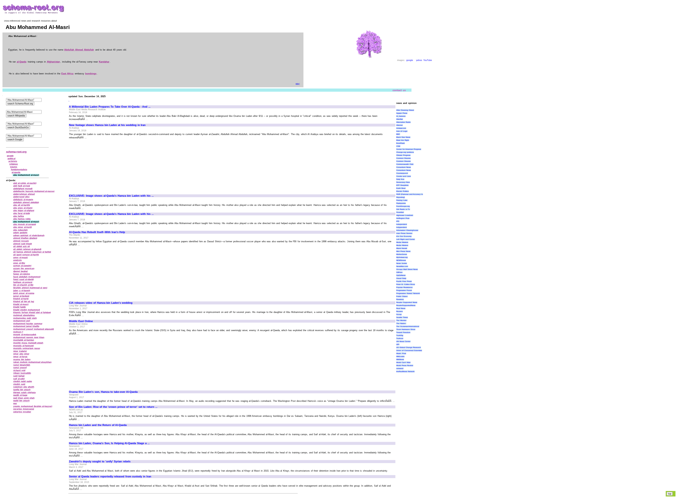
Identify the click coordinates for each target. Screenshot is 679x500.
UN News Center (403, 341)
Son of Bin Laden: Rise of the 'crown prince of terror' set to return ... (113, 406)
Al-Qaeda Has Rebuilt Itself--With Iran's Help (97, 232)
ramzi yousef (20, 367)
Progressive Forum (404, 290)
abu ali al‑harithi (21, 205)
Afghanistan (53, 61)
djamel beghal (20, 271)
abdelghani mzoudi (22, 188)
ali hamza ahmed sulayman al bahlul (32, 252)
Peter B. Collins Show (405, 284)
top (669, 493)
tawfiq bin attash (21, 390)
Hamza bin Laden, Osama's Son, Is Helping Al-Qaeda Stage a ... (109, 443)
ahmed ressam (21, 241)
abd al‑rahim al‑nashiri (24, 183)
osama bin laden (21, 359)
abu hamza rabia (21, 219)
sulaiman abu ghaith (23, 387)
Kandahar (104, 61)
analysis (17, 260)
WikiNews (400, 359)
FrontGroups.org (403, 206)
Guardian (400, 212)
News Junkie (401, 263)
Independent (401, 224)
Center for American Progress (408, 149)
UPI (397, 344)
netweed (399, 368)
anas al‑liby (19, 263)
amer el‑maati (20, 257)
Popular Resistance (404, 287)
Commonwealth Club (404, 164)
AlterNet (399, 119)
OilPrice (399, 272)
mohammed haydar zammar (27, 323)
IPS (397, 221)
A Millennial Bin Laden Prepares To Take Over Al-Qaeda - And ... (109, 106)
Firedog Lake (401, 200)
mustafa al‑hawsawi (23, 346)
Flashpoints (401, 203)
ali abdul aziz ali (21, 246)
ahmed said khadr (22, 244)
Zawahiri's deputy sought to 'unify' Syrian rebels (99, 461)
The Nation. (401, 323)
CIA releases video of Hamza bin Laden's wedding (100, 302)
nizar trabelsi (20, 351)
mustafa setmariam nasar (26, 348)
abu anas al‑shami (22, 208)
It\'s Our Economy (403, 236)
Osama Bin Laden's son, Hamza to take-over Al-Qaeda (103, 391)
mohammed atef (21, 321)
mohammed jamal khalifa (26, 326)
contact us (399, 90)
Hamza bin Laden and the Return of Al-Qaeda (98, 425)
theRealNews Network (405, 371)
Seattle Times (402, 317)
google (409, 60)
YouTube (427, 60)
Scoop (399, 314)
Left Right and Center (405, 239)
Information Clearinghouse (407, 230)
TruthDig (399, 335)
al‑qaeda (16, 172)
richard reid (19, 370)
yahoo (419, 60)
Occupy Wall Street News (407, 269)
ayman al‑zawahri (22, 265)
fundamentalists (19, 169)
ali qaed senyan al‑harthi (26, 255)
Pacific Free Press (403, 281)
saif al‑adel (19, 379)
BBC (298, 84)
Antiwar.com (401, 128)
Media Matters (402, 242)
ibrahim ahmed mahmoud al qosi (30, 288)
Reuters (399, 311)
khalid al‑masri (20, 304)
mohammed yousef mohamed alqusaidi (33, 329)
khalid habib (19, 307)
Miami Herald (401, 248)
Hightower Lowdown (404, 215)
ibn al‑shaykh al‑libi (23, 285)
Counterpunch (402, 173)
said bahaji (18, 376)
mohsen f (18, 332)
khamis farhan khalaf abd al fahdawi (32, 312)
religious (13, 164)
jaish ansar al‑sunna (23, 293)
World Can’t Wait (403, 362)
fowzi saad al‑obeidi (23, 279)
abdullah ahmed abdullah (26, 202)
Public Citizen (402, 296)
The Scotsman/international (407, 326)
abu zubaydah (20, 230)
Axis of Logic (401, 131)
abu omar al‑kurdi (22, 227)
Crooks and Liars (403, 176)
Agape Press (401, 113)
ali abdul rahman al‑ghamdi (27, 249)
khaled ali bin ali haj (23, 301)
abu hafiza (18, 216)
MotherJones (401, 254)
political (11, 158)
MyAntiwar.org (402, 257)
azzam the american (23, 268)
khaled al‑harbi (20, 299)
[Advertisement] (98, 165)
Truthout (399, 338)
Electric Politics (402, 191)
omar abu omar (21, 354)
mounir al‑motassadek (24, 334)
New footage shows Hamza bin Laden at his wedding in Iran (107, 125)
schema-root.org (16, 151)
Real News (400, 308)
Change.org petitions (405, 152)
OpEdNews (400, 275)
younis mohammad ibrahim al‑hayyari (32, 406)
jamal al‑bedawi (21, 296)
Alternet (399, 125)
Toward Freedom (403, 332)
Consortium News (403, 167)
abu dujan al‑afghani (23, 210)
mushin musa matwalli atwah (28, 343)
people (10, 156)
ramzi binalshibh (21, 365)
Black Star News (403, 137)
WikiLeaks (400, 356)
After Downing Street (405, 110)
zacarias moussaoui (23, 409)
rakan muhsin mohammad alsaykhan (32, 362)
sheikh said (19, 384)
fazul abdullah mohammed (26, 277)
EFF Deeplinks (402, 185)
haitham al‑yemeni (22, 282)
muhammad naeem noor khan (28, 337)
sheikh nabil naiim (22, 381)
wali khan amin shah (23, 398)
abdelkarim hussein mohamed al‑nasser (34, 191)
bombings (90, 73)
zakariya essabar (22, 412)
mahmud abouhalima (24, 315)
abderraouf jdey (21, 197)
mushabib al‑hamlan (23, 340)
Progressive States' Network (408, 293)
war (15, 403)
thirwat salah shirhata (24, 392)
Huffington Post (402, 218)
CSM (398, 146)
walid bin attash (21, 400)
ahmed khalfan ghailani (25, 238)
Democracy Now (403, 182)
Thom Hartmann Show (405, 329)
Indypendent (401, 227)
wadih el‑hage (20, 395)
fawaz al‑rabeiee (21, 274)
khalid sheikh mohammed (26, 310)
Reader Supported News (406, 302)
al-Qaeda (21, 61)
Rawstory (400, 299)
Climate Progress (403, 155)
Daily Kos (400, 179)
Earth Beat (400, 188)
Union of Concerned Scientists (409, 350)
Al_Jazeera (400, 116)
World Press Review (404, 365)
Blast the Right (402, 140)
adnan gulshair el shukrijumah (28, 235)
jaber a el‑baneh (21, 290)
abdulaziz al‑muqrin (23, 199)
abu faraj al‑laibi (21, 213)
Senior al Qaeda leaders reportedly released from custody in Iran (110, 476)
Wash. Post (401, 353)
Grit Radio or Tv (403, 209)
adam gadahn (20, 232)
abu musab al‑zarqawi (24, 224)
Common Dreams (403, 158)
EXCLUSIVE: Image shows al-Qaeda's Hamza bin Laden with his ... (111, 195)
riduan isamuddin (22, 373)
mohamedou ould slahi (24, 318)
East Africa (67, 73)
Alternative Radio (403, 122)
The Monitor (401, 320)
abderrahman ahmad (24, 194)
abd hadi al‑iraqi (21, 186)
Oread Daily (401, 278)
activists (12, 161)
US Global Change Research (408, 347)
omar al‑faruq (20, 356)
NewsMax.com (402, 266)
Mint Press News (403, 251)
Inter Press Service (404, 233)
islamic (13, 167)
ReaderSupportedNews (405, 305)
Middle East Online (81, 321)
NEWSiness (401, 260)
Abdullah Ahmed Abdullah (79, 49)
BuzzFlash (400, 143)
